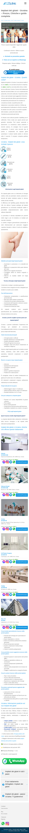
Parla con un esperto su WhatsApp (15, 60)
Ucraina (22, 20)
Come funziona (4, 808)
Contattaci (3, 806)
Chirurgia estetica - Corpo (8, 20)
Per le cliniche (4, 813)
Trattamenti (3, 817)
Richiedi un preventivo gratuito (15, 56)
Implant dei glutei (17, 20)
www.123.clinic (4, 830)
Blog (2, 811)
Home (2, 20)
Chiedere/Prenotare (22, 462)
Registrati (3, 819)
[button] (25, 3)
